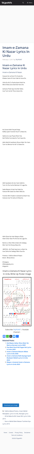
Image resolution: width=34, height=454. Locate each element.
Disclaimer (27, 432)
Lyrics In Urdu (14, 414)
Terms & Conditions (17, 435)
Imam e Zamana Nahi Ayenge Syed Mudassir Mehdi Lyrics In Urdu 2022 (19, 358)
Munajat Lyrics (23, 414)
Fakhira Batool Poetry (11, 411)
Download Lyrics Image (10, 405)
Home (5, 432)
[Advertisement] (17, 24)
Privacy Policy (19, 432)
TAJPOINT (17, 329)
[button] (23, 2)
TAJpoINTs (7, 2)
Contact (11, 432)
